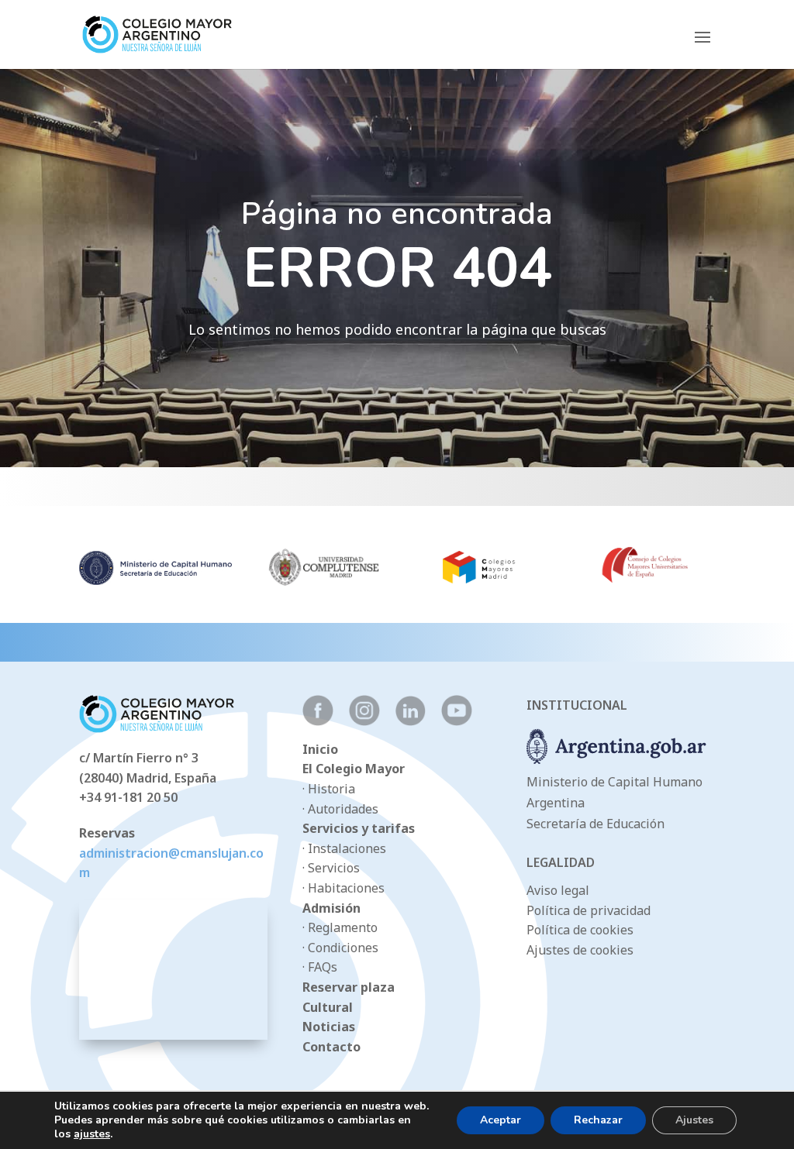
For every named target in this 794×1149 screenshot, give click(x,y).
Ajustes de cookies (579, 949)
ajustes (92, 1134)
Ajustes (694, 1120)
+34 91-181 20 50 (128, 797)
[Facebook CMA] (317, 721)
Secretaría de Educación (595, 823)
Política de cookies (579, 929)
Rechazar (598, 1120)
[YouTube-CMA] (456, 721)
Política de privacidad (588, 910)
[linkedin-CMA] (410, 721)
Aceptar (500, 1120)
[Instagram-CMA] (364, 721)
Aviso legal (557, 890)
